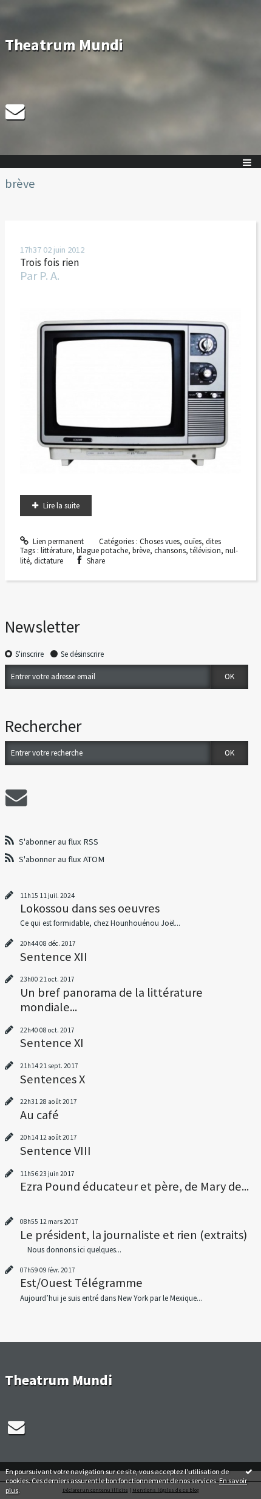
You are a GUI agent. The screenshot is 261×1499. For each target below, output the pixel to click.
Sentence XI (52, 1043)
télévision (205, 550)
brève (141, 550)
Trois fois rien (49, 262)
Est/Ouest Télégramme (81, 1283)
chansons (170, 550)
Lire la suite (61, 505)
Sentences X (52, 1079)
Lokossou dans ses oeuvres (90, 908)
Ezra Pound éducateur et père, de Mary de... (134, 1186)
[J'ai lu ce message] (249, 1471)
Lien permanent (57, 541)
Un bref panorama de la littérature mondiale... (111, 1000)
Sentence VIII (55, 1150)
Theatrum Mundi (64, 45)
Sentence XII (53, 957)
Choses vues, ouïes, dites (180, 541)
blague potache (102, 550)
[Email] (15, 111)
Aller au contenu (31, 9)
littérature (56, 550)
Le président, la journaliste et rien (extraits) (133, 1235)
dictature (48, 561)
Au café (39, 1115)
